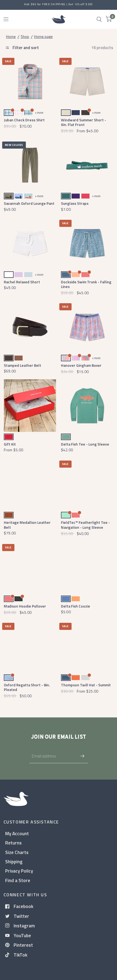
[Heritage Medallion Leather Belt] (30, 484)
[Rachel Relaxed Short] (30, 243)
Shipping (14, 861)
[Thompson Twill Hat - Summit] (87, 646)
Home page (43, 36)
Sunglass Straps (74, 203)
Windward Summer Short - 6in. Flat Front (83, 122)
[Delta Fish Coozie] (87, 567)
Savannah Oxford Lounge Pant (29, 203)
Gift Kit (10, 444)
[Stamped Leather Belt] (30, 326)
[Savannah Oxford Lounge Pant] (30, 165)
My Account (17, 833)
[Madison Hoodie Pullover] (30, 567)
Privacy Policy (19, 870)
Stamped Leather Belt (22, 365)
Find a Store (17, 880)
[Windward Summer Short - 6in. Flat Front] (87, 81)
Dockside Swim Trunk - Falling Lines (86, 284)
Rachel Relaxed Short (22, 281)
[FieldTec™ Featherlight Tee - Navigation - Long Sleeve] (87, 484)
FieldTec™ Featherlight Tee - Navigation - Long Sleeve (85, 524)
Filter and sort (25, 47)
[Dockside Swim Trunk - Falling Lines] (87, 243)
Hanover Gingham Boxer (81, 365)
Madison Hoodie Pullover (25, 606)
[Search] (99, 19)
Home (11, 36)
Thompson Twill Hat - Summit (86, 685)
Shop (25, 36)
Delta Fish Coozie (75, 606)
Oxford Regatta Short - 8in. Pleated (27, 687)
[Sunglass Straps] (87, 165)
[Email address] (82, 756)
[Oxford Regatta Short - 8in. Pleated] (30, 646)
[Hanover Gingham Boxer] (87, 326)
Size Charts (17, 852)
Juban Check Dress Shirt (24, 120)
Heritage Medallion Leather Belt (27, 524)
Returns (13, 842)
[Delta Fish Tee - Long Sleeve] (87, 405)
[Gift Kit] (30, 405)
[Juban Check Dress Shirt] (30, 81)
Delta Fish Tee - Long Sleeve (85, 444)
